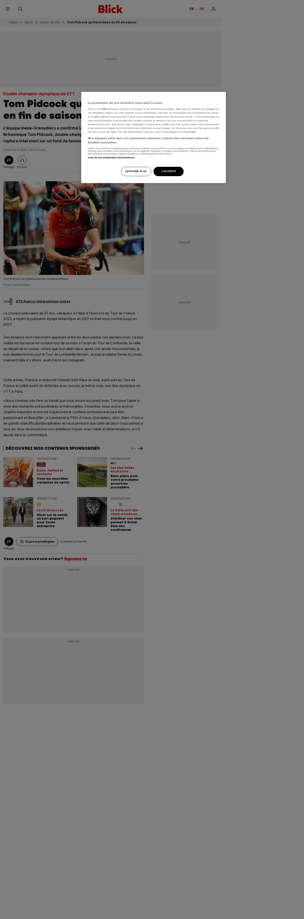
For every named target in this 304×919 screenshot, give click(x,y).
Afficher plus (135, 171)
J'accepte (168, 171)
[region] (153, 137)
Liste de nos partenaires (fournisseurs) (111, 157)
